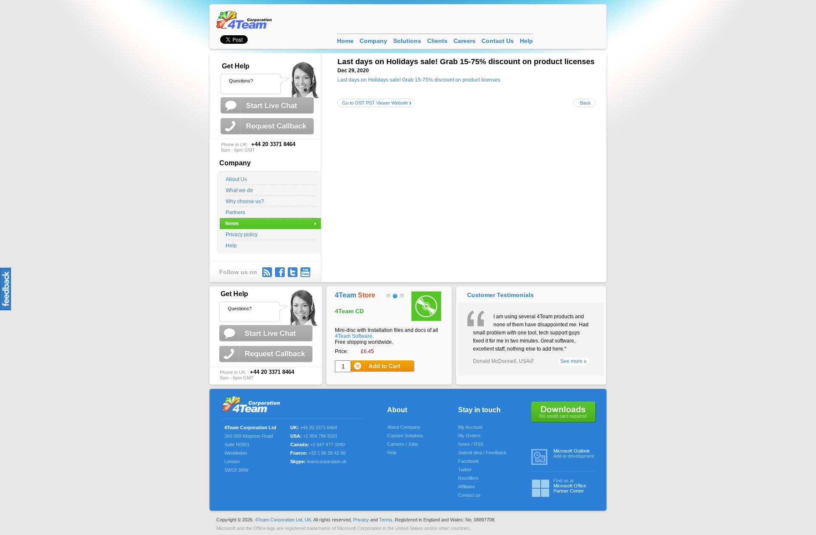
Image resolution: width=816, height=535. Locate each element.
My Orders (469, 435)
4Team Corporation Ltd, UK (283, 519)
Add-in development (573, 453)
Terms (385, 519)
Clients (437, 40)
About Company (403, 427)
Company (373, 40)
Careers (464, 40)
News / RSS (470, 444)
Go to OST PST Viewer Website (375, 102)
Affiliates (466, 486)
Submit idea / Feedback (482, 452)
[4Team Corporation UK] (245, 19)
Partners (235, 212)
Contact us (469, 495)
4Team (355, 295)
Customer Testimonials (500, 295)
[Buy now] (383, 366)
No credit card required (563, 412)
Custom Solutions (405, 435)
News (232, 223)
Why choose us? (245, 201)
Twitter (293, 272)
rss (267, 272)
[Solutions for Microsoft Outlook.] (253, 405)
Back (585, 102)
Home (345, 40)
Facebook (468, 461)
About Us (236, 179)
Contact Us (498, 40)
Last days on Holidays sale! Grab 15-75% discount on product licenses (418, 80)
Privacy (361, 519)
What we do (239, 190)
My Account (470, 427)
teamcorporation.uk (327, 461)
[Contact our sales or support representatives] (267, 78)
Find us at (569, 485)
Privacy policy (242, 235)
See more (571, 361)
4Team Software (353, 336)
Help (231, 246)
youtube (305, 272)
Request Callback (268, 126)
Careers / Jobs (402, 444)
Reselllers (468, 478)
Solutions (407, 40)
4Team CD (349, 311)
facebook (280, 272)
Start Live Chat (268, 105)
